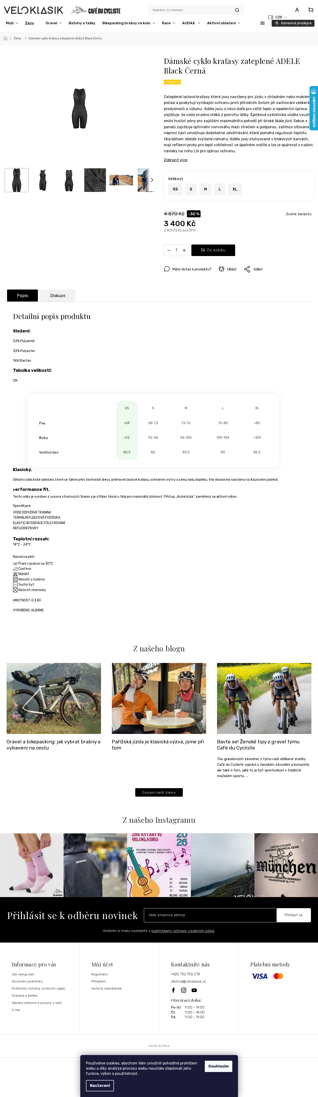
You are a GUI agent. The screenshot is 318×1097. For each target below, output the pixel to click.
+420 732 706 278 (185, 974)
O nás (16, 1010)
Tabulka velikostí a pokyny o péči (37, 1003)
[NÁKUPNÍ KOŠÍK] (309, 10)
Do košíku (216, 250)
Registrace (99, 974)
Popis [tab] (22, 295)
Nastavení (100, 1085)
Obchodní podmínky (27, 981)
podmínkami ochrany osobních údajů (182, 931)
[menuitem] (12, 23)
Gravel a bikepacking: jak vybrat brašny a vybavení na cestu (53, 745)
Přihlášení (98, 981)
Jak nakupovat (23, 974)
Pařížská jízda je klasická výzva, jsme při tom (158, 745)
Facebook (174, 990)
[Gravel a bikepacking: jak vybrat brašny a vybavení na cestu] (54, 698)
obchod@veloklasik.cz (188, 982)
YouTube (194, 990)
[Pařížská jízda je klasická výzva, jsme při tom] (159, 698)
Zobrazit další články (159, 792)
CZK (279, 17)
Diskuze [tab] (57, 295)
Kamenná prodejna (296, 23)
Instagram (184, 990)
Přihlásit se (294, 915)
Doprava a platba (24, 995)
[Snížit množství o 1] (169, 251)
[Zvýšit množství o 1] (184, 251)
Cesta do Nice (159, 1045)
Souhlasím (218, 1066)
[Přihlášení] (297, 10)
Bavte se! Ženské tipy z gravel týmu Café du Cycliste (258, 745)
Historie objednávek (106, 988)
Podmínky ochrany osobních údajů (38, 988)
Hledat (237, 10)
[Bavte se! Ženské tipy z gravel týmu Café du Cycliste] (264, 698)
